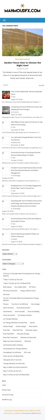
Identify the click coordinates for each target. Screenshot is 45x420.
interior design (8, 326)
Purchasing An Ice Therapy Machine (15, 349)
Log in (4, 385)
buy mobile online (20, 287)
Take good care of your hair (12, 360)
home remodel (20, 311)
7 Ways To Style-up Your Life (13, 280)
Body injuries (7, 287)
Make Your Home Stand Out (12, 341)
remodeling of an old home (12, 352)
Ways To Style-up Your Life (12, 371)
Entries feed (6, 390)
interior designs (21, 326)
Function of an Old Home (20, 304)
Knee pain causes (31, 330)
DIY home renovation (10, 291)
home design (35, 304)
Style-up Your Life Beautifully (13, 356)
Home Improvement (22, 59)
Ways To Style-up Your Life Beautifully (16, 375)
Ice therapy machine (25, 315)
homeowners (7, 311)
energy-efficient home (28, 291)
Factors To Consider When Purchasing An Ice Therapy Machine (21, 299)
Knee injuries (33, 326)
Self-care (27, 352)
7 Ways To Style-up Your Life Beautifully (16, 283)
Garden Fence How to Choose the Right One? (22, 64)
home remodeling (33, 311)
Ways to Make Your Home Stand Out (15, 367)
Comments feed (7, 395)
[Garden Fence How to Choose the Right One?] (22, 42)
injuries (32, 323)
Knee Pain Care (18, 330)
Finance (6, 304)
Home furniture (8, 308)
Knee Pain (6, 330)
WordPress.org (7, 400)
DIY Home (32, 287)
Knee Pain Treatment (10, 337)
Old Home (28, 341)
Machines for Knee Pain (28, 337)
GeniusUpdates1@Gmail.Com (31, 413)
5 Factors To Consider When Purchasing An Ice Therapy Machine (21, 275)
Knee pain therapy (23, 334)
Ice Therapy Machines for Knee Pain (15, 323)
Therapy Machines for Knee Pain (14, 363)
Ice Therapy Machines (10, 319)
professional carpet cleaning (12, 345)
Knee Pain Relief (8, 334)
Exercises (6, 294)
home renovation (9, 315)
